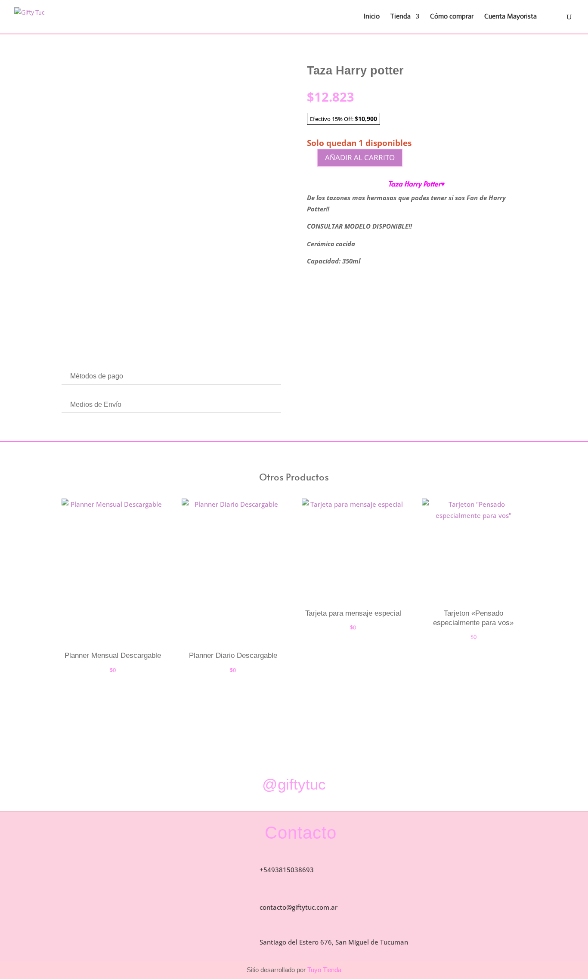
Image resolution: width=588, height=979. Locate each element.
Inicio (372, 17)
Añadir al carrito (360, 157)
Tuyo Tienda (323, 969)
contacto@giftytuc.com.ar (298, 907)
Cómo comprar (451, 17)
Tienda (400, 17)
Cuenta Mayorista (510, 17)
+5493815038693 (287, 869)
